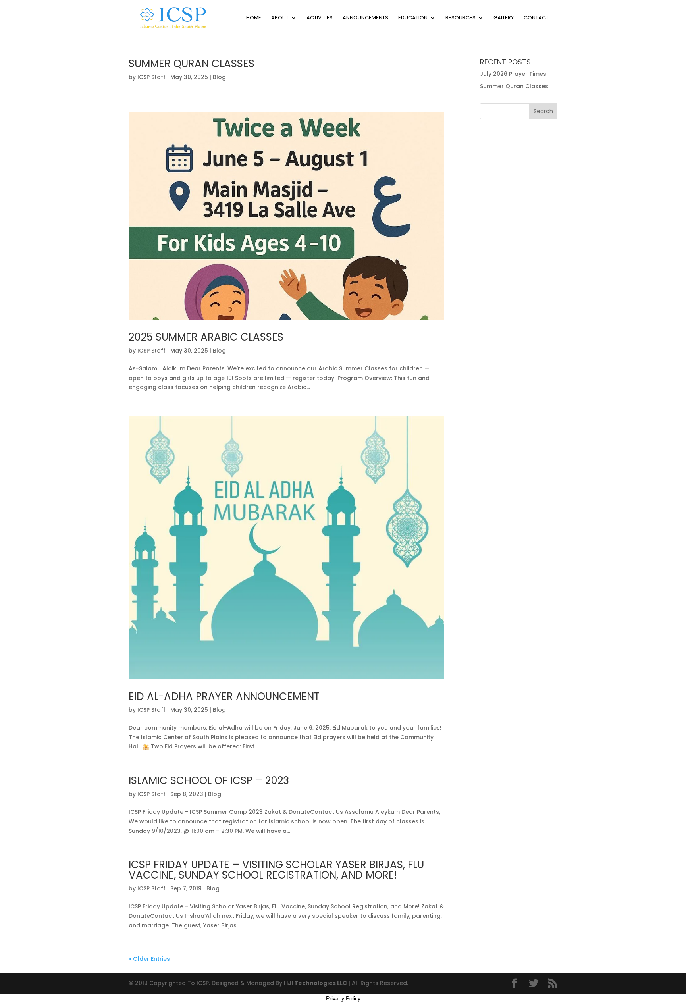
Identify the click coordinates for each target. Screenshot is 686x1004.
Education (413, 18)
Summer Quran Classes (191, 63)
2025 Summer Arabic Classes (206, 337)
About (280, 18)
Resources (460, 18)
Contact (536, 18)
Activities (319, 18)
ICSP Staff (151, 77)
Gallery (503, 18)
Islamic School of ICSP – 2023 (209, 780)
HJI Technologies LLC (315, 983)
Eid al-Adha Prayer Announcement (224, 696)
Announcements (365, 18)
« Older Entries (149, 959)
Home (253, 18)
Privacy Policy (343, 998)
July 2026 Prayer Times (513, 74)
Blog (219, 77)
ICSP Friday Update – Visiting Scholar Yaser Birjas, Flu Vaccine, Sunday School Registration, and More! (276, 870)
